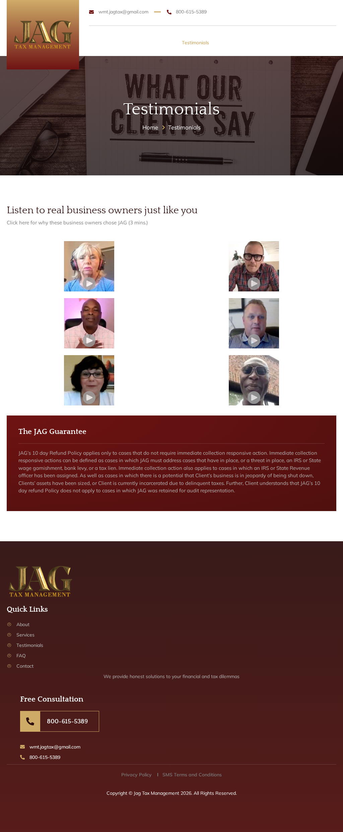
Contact (241, 43)
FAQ (220, 43)
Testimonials (195, 43)
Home (106, 43)
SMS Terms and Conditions (192, 775)
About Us (130, 43)
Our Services (161, 43)
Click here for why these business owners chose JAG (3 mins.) (77, 222)
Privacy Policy (136, 775)
